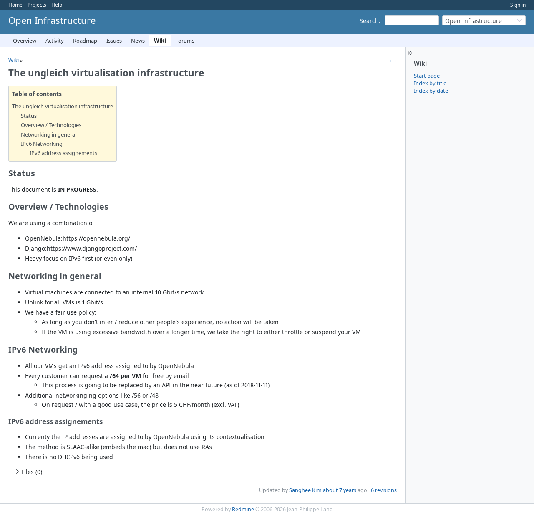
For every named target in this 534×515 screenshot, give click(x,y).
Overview (24, 40)
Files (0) (31, 472)
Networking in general (48, 134)
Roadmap (85, 40)
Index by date (431, 90)
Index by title (430, 83)
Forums (184, 40)
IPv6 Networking (42, 143)
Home (15, 4)
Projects (37, 4)
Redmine (243, 509)
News (138, 40)
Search (369, 21)
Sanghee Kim (305, 490)
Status (29, 115)
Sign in (518, 4)
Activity (54, 40)
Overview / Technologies (51, 125)
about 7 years (339, 490)
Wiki (160, 40)
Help (56, 4)
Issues (114, 40)
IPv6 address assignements (63, 153)
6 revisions (384, 490)
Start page (427, 75)
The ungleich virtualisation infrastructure (62, 106)
